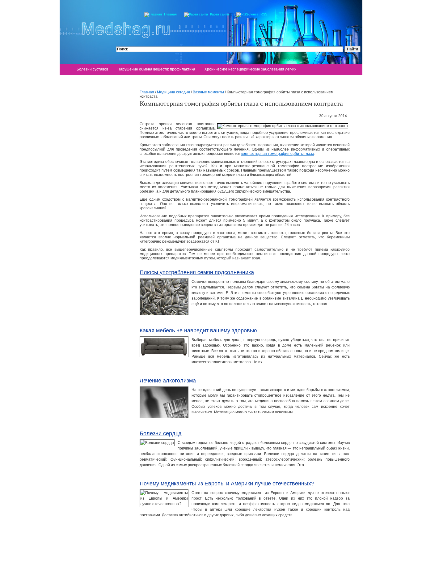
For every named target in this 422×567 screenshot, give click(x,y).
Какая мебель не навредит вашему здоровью (198, 330)
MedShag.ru (138, 556)
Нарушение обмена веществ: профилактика (156, 69)
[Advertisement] (90, 179)
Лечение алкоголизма (168, 380)
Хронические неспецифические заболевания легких (250, 69)
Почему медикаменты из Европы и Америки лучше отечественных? (227, 483)
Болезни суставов (92, 69)
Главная (170, 14)
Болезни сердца (161, 433)
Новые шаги (82, 292)
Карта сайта (219, 14)
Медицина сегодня (88, 282)
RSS (263, 14)
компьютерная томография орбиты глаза (277, 153)
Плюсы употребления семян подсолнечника (197, 272)
